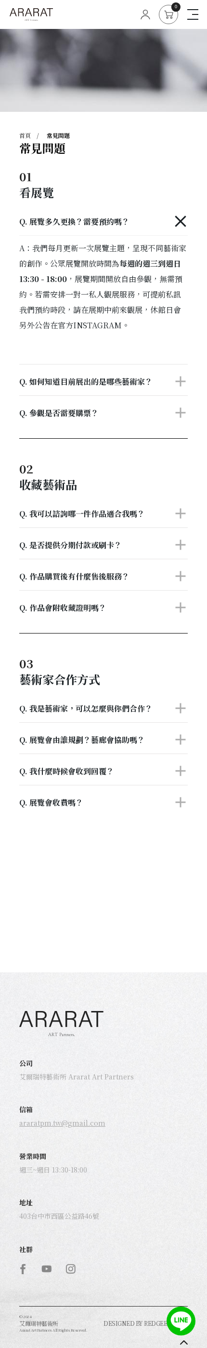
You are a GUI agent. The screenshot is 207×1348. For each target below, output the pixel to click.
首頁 (25, 135)
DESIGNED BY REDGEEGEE (141, 1323)
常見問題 (58, 135)
